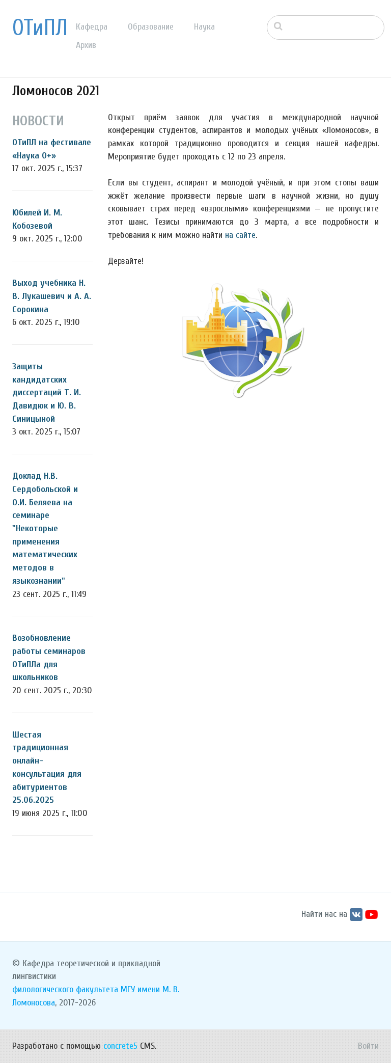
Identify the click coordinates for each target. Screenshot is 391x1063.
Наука (204, 26)
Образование (151, 26)
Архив (86, 45)
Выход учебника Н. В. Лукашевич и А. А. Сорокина (51, 296)
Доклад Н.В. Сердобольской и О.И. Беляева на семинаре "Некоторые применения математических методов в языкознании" (45, 528)
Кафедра (91, 26)
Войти (368, 1046)
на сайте (240, 235)
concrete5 (120, 1046)
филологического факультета (65, 989)
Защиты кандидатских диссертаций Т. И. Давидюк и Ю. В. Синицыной (46, 392)
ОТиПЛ (40, 28)
